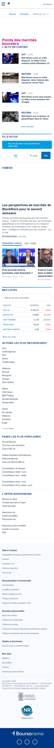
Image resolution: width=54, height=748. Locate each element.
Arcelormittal (8, 402)
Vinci (4, 348)
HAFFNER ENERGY (11, 329)
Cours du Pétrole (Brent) (13, 461)
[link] (21, 554)
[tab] (12, 244)
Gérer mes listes (9, 336)
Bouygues (6, 375)
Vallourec (6, 415)
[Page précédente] (10, 155)
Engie (4, 422)
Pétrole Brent (8, 324)
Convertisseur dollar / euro (14, 471)
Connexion (47, 4)
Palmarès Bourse (10, 458)
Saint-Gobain (8, 382)
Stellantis (6, 368)
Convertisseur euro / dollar (14, 475)
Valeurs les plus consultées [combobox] (16, 297)
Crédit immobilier (10, 515)
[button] (3, 4)
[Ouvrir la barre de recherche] (35, 4)
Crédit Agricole (9, 351)
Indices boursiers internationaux (16, 455)
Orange (5, 378)
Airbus (5, 388)
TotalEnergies (8, 361)
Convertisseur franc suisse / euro (17, 485)
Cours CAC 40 (8, 448)
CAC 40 (6, 310)
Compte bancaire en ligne (14, 502)
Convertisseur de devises (13, 468)
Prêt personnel (9, 519)
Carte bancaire (9, 505)
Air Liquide (7, 412)
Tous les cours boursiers (13, 445)
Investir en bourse (10, 529)
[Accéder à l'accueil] (4, 13)
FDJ (4, 355)
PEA (4, 532)
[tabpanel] (27, 264)
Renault (5, 371)
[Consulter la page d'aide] (39, 4)
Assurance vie (8, 512)
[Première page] (5, 155)
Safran (5, 358)
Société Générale (10, 398)
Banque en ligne (9, 498)
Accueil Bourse (9, 441)
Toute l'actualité (27, 126)
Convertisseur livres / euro (14, 481)
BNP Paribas (8, 395)
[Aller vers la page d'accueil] (8, 4)
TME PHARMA (9, 319)
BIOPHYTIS (8, 314)
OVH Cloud (7, 392)
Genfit (5, 408)
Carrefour (6, 419)
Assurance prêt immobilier (14, 525)
